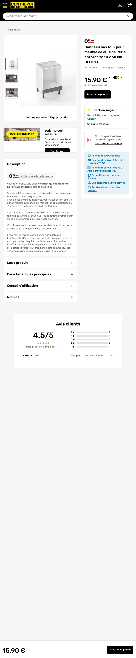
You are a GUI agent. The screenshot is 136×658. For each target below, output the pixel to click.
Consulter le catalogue (108, 143)
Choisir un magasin (98, 123)
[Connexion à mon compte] (120, 5)
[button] (93, 332)
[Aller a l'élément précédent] (11, 55)
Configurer (57, 151)
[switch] (116, 77)
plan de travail (48, 228)
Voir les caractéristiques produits (48, 117)
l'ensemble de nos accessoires (52, 238)
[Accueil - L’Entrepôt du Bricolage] (22, 5)
